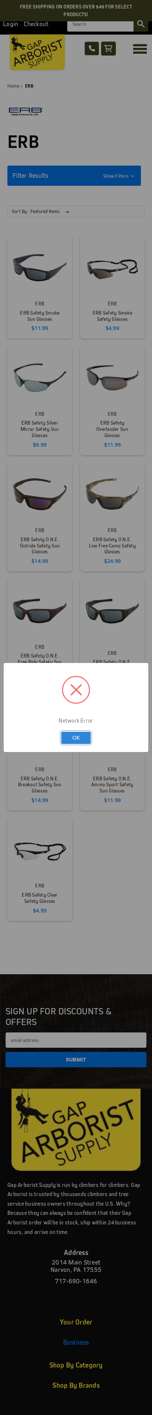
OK (76, 737)
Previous (11, 1408)
